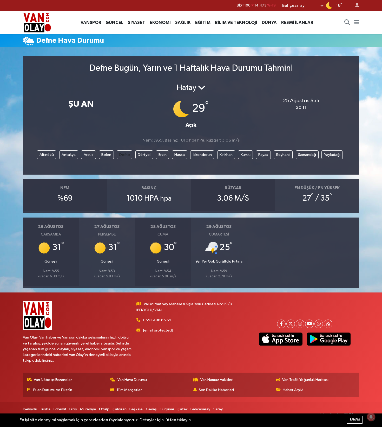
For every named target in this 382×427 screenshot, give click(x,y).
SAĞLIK (183, 22)
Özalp (104, 409)
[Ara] (347, 22)
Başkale (136, 409)
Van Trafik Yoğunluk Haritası (305, 380)
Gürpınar (167, 409)
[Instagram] (300, 324)
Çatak (182, 409)
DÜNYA (269, 22)
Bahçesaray (200, 409)
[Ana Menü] (356, 22)
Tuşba (45, 409)
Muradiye (88, 409)
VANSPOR (91, 22)
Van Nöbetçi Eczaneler (53, 380)
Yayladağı (332, 155)
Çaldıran (120, 409)
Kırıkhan (226, 155)
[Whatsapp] (318, 324)
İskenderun (202, 155)
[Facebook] (281, 324)
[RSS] (328, 324)
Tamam (355, 419)
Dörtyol (144, 155)
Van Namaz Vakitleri (216, 380)
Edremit (60, 409)
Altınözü (46, 155)
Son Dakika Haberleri (216, 390)
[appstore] (281, 339)
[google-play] (329, 339)
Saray (218, 409)
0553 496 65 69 (157, 320)
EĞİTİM (202, 22)
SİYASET (136, 22)
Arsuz (89, 155)
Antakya (69, 155)
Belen (106, 155)
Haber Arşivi (293, 390)
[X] (290, 324)
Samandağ (307, 155)
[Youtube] (309, 324)
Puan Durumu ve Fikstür (52, 390)
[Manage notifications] (371, 417)
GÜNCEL (114, 22)
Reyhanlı (283, 155)
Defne (124, 155)
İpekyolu (30, 409)
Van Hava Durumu (132, 380)
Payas (263, 155)
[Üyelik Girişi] (355, 5)
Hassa (179, 155)
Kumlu (246, 155)
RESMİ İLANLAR (297, 22)
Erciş (73, 409)
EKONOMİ (160, 22)
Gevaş (151, 409)
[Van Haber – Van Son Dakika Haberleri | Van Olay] (37, 22)
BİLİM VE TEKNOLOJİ (236, 22)
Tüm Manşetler (129, 390)
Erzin (163, 155)
